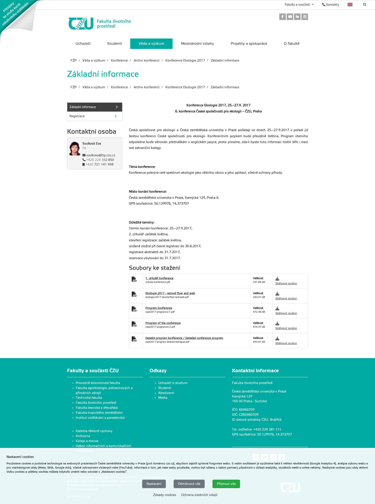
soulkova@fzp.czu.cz (100, 155)
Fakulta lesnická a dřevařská (97, 407)
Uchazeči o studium (173, 383)
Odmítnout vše (189, 484)
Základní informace (224, 60)
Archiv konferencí (146, 60)
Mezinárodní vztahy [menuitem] (197, 44)
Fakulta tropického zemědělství (99, 412)
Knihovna (83, 436)
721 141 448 (99, 164)
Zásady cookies (164, 495)
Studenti (164, 388)
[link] (21, 21)
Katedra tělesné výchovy (94, 431)
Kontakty (332, 4)
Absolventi (166, 393)
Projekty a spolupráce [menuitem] (249, 44)
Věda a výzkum (93, 60)
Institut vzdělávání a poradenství (100, 417)
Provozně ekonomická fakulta (98, 383)
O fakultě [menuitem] (291, 44)
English (350, 4)
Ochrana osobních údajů (199, 495)
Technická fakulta (89, 397)
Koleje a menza (87, 441)
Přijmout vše (226, 484)
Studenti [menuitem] (114, 44)
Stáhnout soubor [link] (286, 283)
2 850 (100, 160)
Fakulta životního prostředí (96, 402)
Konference (119, 60)
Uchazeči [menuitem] (83, 44)
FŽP (74, 60)
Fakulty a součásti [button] (298, 4)
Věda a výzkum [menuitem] (151, 44)
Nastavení (153, 484)
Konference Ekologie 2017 (184, 60)
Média (162, 397)
